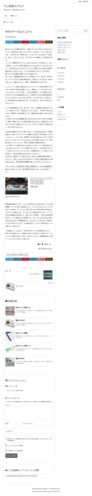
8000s (50, 249)
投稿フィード (61, 114)
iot (50, 244)
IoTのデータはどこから (64, 47)
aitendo (12, 162)
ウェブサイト (9, 431)
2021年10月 (61, 73)
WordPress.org (62, 119)
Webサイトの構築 (21, 333)
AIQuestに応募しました (64, 45)
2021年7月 (61, 76)
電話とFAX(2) (20, 320)
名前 (7, 423)
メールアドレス (28, 423)
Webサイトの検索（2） (23, 307)
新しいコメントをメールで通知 (14, 445)
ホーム (7, 22)
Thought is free (55, 491)
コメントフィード (63, 117)
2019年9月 (61, 79)
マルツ (29, 156)
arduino (46, 244)
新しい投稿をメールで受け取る (14, 450)
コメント (7, 405)
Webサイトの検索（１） (24, 346)
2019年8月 (61, 82)
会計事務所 (61, 97)
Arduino (26, 140)
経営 (59, 100)
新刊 (32, 119)
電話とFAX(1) (20, 358)
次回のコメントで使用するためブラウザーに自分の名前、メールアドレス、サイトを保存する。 (29, 439)
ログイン (60, 112)
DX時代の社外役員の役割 (65, 42)
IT (12, 22)
